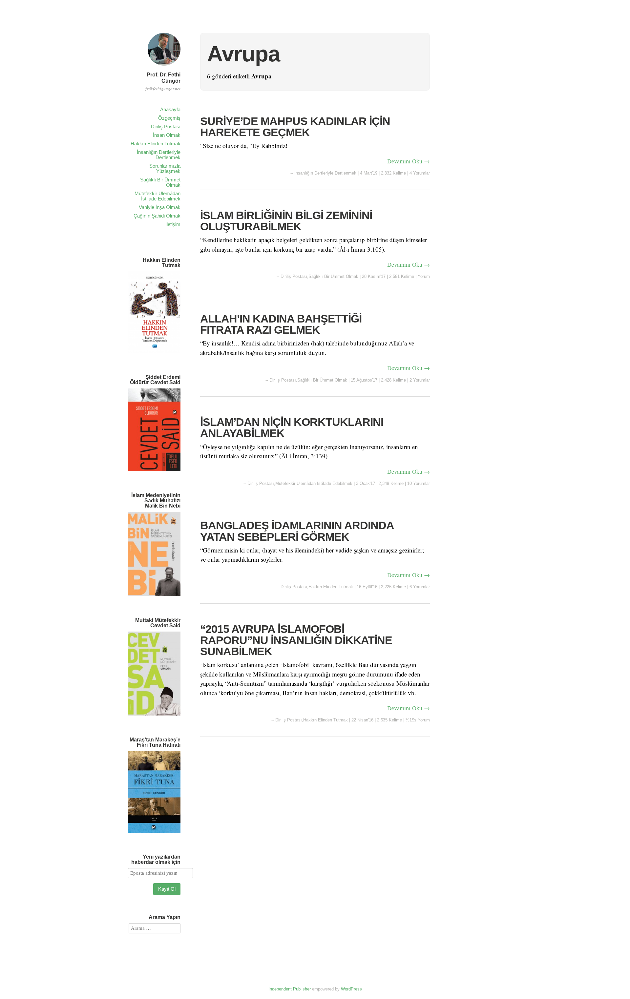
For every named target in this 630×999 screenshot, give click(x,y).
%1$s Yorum (418, 720)
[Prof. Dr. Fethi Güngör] (164, 66)
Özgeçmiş (169, 118)
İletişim (172, 224)
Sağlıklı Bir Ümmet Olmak (160, 182)
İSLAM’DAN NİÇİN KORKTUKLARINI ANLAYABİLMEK (291, 427)
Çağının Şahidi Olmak (157, 216)
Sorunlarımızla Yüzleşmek (164, 168)
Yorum (424, 276)
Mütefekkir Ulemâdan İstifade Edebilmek (157, 196)
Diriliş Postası (165, 126)
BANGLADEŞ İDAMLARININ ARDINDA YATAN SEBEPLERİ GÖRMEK (297, 531)
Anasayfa (170, 109)
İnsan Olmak (166, 135)
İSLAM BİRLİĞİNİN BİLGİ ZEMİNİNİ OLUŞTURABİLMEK (286, 221)
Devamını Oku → (408, 161)
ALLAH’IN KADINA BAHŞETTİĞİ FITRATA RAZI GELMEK (281, 324)
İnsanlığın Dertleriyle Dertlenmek (158, 154)
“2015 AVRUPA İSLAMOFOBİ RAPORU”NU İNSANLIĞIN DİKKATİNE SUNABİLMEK (296, 640)
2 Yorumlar (420, 380)
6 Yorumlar (420, 586)
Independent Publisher (289, 989)
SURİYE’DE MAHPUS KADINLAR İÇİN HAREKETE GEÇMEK (295, 126)
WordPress (351, 989)
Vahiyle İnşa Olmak (159, 207)
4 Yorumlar (420, 173)
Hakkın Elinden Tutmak (155, 143)
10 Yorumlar (418, 483)
